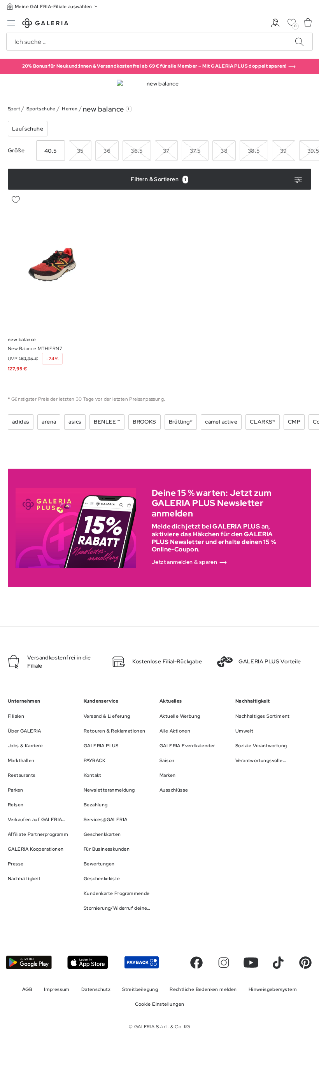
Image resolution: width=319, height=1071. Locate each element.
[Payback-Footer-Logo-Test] (142, 962)
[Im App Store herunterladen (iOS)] (87, 962)
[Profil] (275, 23)
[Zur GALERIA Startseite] (45, 24)
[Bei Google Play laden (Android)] (29, 962)
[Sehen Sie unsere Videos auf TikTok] (278, 962)
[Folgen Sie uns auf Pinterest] (305, 962)
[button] (53, 6)
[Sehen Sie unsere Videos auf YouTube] (251, 962)
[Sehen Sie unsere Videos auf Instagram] (223, 962)
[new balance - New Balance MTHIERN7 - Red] (56, 261)
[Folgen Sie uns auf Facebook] (196, 962)
